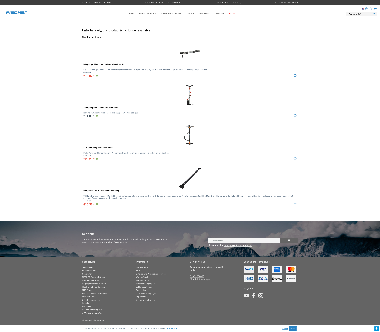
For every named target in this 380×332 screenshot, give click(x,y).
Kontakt (85, 303)
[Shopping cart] (375, 8)
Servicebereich (88, 267)
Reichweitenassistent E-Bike (94, 293)
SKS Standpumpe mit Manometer (98, 147)
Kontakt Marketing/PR (92, 310)
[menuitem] (131, 13)
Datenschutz (141, 290)
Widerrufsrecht (142, 277)
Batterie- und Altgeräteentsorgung (151, 274)
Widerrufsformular (144, 280)
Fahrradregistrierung (91, 280)
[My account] (370, 8)
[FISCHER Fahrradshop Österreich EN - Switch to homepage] (16, 13)
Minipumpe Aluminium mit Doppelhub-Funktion (104, 64)
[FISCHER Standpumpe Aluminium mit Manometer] (190, 95)
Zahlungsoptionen (144, 287)
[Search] (374, 14)
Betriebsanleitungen (91, 300)
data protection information (238, 245)
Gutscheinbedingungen (146, 293)
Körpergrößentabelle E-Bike (94, 284)
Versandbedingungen (145, 284)
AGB (138, 270)
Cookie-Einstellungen (145, 300)
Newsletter (87, 274)
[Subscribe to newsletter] (289, 240)
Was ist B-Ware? (89, 296)
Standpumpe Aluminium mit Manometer (101, 107)
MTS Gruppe (87, 290)
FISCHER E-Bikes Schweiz (93, 287)
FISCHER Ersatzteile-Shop (93, 277)
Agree (292, 329)
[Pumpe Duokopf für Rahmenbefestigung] (295, 204)
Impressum (141, 296)
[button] (376, 328)
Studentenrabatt (89, 270)
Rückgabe (86, 306)
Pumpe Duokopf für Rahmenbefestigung (101, 190)
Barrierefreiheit (142, 267)
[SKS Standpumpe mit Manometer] (190, 135)
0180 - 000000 (197, 276)
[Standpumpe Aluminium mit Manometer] (295, 115)
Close (285, 328)
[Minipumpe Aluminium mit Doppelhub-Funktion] (295, 75)
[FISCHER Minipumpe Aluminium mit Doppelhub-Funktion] (190, 52)
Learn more (172, 328)
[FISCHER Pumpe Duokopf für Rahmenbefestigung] (190, 178)
